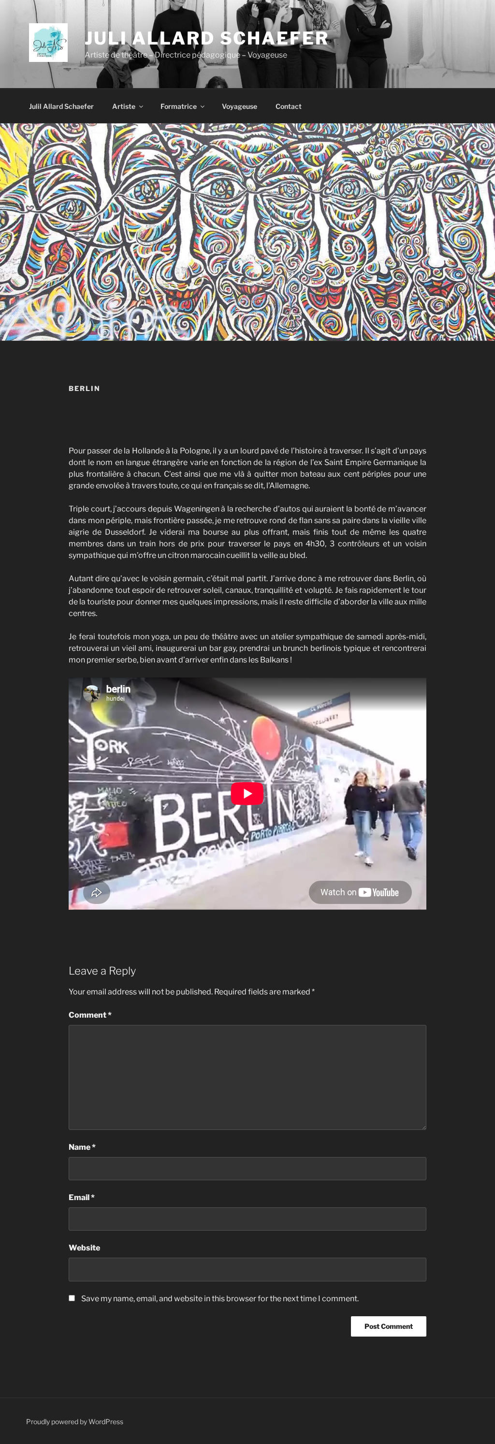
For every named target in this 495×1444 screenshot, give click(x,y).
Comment (90, 1015)
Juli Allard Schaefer (207, 38)
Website (84, 1247)
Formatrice (178, 106)
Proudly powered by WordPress (74, 1421)
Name (82, 1147)
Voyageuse (239, 106)
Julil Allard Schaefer (61, 106)
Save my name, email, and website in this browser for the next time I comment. (220, 1298)
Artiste (123, 106)
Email (82, 1197)
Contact (289, 106)
